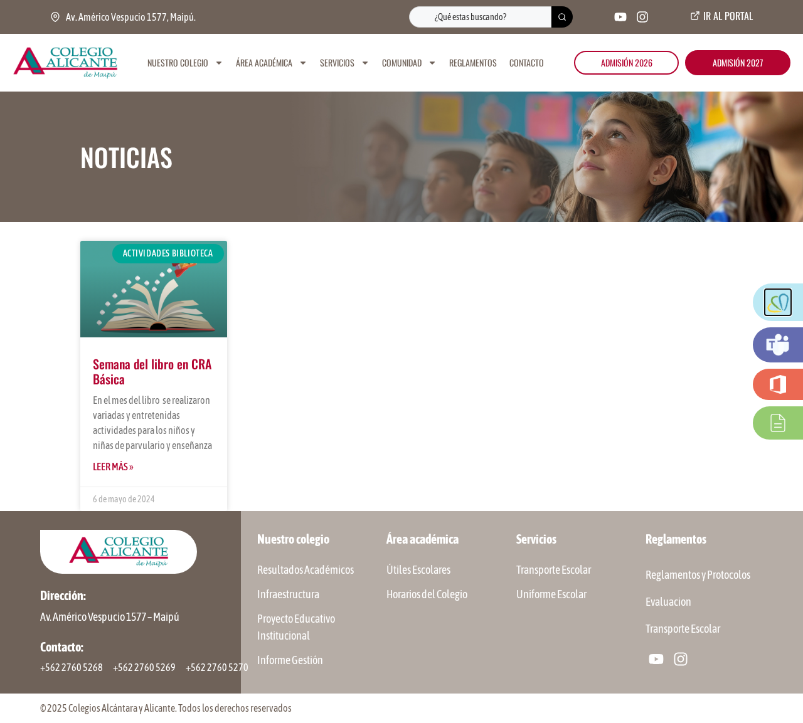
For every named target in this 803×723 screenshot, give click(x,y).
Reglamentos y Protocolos (698, 574)
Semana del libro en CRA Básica (152, 371)
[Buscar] (562, 17)
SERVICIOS (337, 62)
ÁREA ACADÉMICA (264, 62)
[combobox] (480, 17)
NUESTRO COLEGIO (177, 62)
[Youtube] (620, 17)
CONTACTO (526, 62)
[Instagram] (642, 17)
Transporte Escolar (683, 628)
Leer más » (113, 466)
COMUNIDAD (402, 62)
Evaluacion (668, 601)
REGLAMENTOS (473, 62)
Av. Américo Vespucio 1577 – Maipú (109, 616)
